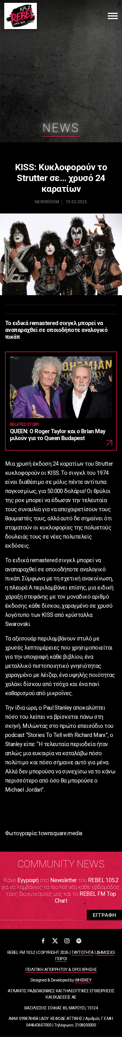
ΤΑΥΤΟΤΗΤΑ (82, 952)
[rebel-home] (20, 16)
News (61, 128)
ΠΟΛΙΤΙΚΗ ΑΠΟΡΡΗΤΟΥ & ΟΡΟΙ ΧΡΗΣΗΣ (61, 969)
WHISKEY (83, 980)
